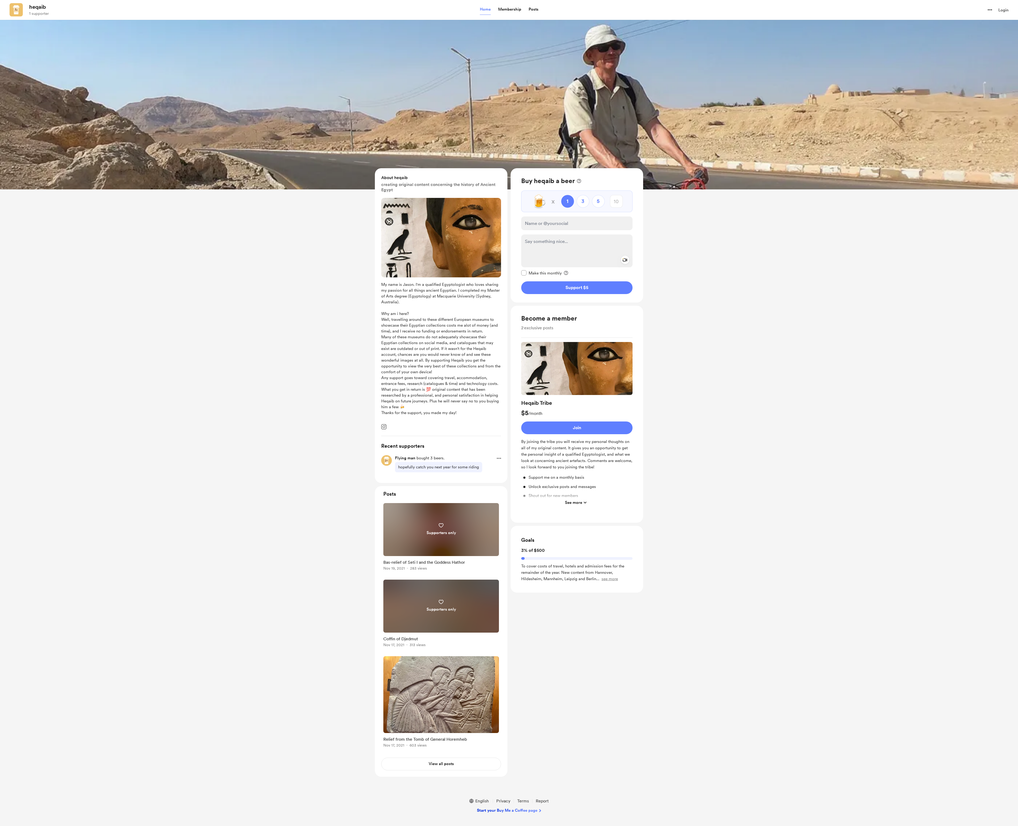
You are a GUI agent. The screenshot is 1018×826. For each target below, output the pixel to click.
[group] (577, 425)
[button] (485, 9)
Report (542, 800)
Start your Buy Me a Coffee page (507, 810)
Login (1003, 10)
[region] (577, 235)
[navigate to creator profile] (16, 9)
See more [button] (573, 502)
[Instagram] (384, 426)
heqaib (37, 7)
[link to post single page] (441, 537)
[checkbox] (541, 272)
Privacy (503, 800)
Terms (523, 800)
